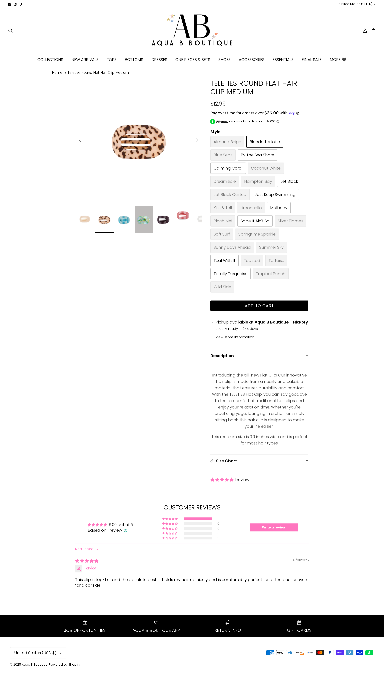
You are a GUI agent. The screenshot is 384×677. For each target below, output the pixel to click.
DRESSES (159, 59)
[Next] (197, 140)
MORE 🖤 (338, 59)
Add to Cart (259, 306)
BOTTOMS (134, 59)
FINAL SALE (312, 59)
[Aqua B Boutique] (192, 30)
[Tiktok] (21, 4)
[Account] (364, 30)
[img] (86, 561)
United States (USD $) (355, 4)
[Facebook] (9, 4)
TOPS (112, 59)
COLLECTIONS (50, 59)
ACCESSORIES (251, 59)
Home (57, 72)
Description (222, 355)
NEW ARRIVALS (85, 59)
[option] (139, 140)
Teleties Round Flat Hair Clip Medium (98, 72)
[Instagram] (15, 4)
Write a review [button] (274, 527)
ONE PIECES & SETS (192, 59)
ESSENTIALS (283, 59)
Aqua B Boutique (35, 664)
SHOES (224, 59)
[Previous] (80, 140)
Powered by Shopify (64, 664)
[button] (222, 479)
